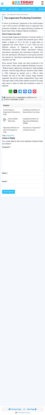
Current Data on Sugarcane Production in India (11, 112)
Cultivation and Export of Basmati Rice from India (31, 111)
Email (5, 181)
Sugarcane (10, 135)
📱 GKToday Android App (22, 412)
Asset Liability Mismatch (13, 120)
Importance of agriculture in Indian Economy (32, 129)
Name (5, 173)
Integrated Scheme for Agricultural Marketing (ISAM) (31, 121)
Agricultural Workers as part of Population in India (11, 130)
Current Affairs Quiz (28, 9)
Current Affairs (14, 9)
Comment (6, 147)
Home (4, 9)
